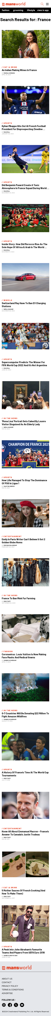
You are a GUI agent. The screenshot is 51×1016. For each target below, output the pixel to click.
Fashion (5, 10)
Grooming (18, 10)
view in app (43, 10)
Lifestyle (31, 10)
